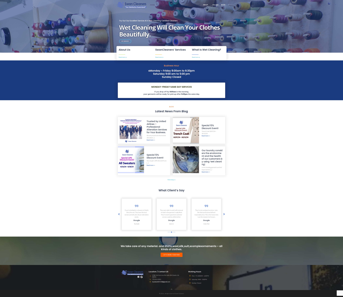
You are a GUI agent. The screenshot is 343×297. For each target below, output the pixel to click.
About (205, 5)
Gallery (215, 5)
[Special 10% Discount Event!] (186, 130)
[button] (168, 232)
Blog (223, 5)
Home (198, 5)
